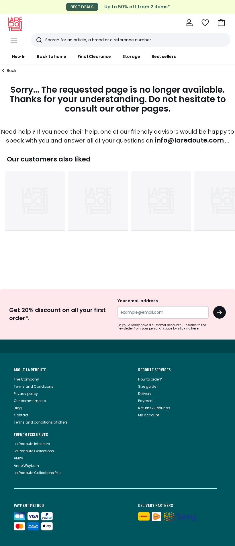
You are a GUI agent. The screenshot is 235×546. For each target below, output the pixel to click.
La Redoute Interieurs (32, 443)
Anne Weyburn (26, 465)
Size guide (147, 386)
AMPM (18, 458)
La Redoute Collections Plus (38, 472)
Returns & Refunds (154, 407)
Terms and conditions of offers (41, 422)
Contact (21, 415)
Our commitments (30, 400)
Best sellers (164, 56)
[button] (221, 23)
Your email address (137, 301)
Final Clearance (94, 56)
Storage (131, 56)
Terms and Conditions (33, 386)
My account (148, 415)
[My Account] (189, 23)
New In (19, 56)
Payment (146, 400)
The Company (26, 379)
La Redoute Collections (34, 450)
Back (11, 70)
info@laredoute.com (189, 140)
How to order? (150, 379)
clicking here (188, 328)
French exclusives (31, 434)
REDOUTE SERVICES (154, 369)
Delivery (144, 393)
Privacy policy (26, 393)
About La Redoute (30, 369)
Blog (18, 407)
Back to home (51, 56)
